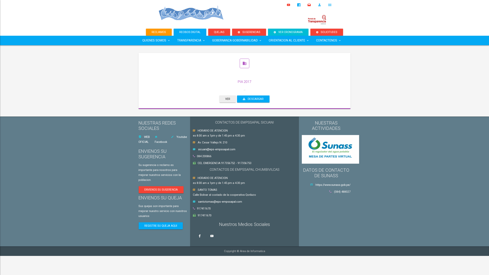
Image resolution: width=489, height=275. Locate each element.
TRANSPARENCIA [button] (189, 40)
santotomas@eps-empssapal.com (220, 201)
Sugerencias (251, 32)
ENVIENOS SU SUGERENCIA (161, 189)
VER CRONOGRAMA (290, 32)
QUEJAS (219, 32)
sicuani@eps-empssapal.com (216, 149)
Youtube (181, 137)
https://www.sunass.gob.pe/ (333, 185)
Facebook (161, 142)
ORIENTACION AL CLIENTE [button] (287, 40)
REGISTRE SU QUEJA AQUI (160, 225)
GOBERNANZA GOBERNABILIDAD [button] (235, 40)
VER (227, 98)
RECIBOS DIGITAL (190, 32)
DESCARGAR (255, 98)
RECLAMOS (159, 32)
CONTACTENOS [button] (326, 40)
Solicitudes (328, 32)
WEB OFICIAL (144, 139)
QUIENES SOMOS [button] (154, 40)
